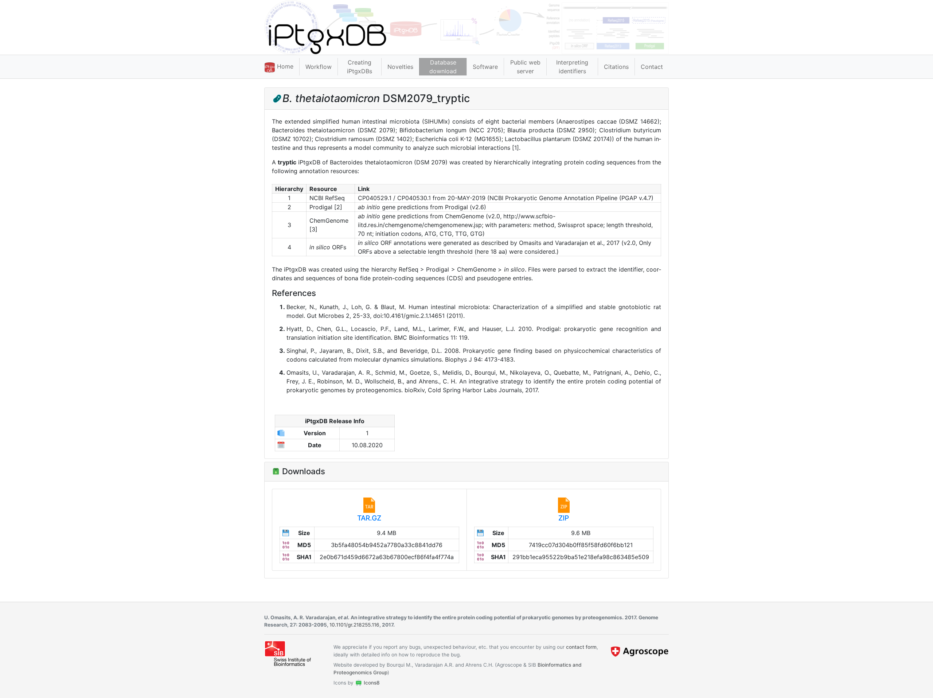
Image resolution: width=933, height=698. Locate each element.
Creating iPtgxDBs (359, 67)
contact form (581, 647)
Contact (652, 66)
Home (284, 66)
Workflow (318, 66)
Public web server (525, 67)
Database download (443, 67)
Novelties (400, 66)
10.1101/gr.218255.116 (354, 625)
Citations (616, 66)
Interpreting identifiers (572, 67)
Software (485, 66)
